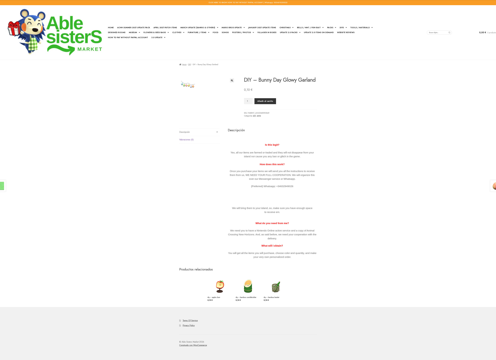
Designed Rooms (116, 32)
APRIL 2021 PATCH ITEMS (165, 27)
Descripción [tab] (184, 132)
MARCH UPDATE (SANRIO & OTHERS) (197, 27)
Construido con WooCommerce (193, 345)
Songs (225, 32)
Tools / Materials (360, 27)
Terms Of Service (190, 320)
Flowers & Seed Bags (155, 32)
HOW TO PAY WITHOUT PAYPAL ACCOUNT (128, 37)
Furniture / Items (197, 32)
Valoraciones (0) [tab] (186, 139)
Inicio (184, 64)
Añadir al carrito (265, 101)
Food (215, 32)
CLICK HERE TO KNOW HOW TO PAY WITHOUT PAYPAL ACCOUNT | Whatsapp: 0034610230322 (248, 2)
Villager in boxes (266, 32)
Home (111, 27)
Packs (330, 27)
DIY (189, 64)
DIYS (259, 115)
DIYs (342, 27)
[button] (232, 80)
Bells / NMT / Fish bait (309, 27)
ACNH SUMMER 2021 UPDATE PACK (133, 27)
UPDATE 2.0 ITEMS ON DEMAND (319, 32)
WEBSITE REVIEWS (346, 32)
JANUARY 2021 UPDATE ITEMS (262, 27)
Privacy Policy (189, 325)
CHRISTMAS (285, 27)
